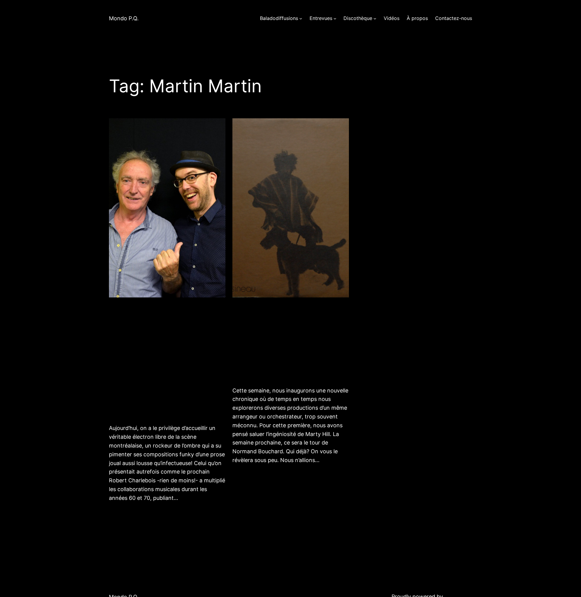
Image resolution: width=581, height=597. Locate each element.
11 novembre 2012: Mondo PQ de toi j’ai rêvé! (280, 341)
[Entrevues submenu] (334, 18)
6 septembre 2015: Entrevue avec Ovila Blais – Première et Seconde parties (166, 360)
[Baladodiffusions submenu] (300, 18)
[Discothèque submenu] (374, 18)
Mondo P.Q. (124, 18)
